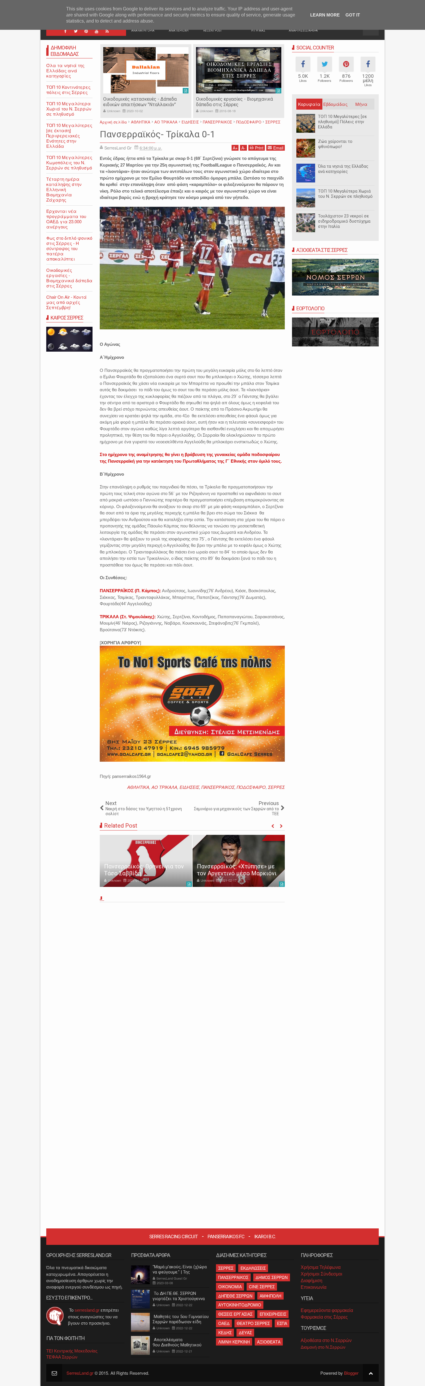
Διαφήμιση (311, 1280)
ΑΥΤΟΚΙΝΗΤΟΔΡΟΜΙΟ (239, 1305)
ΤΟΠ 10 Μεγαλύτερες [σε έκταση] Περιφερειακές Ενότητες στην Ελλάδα (69, 135)
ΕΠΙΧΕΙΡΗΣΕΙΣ (273, 1314)
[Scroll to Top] (371, 1373)
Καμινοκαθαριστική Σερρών (225, 99)
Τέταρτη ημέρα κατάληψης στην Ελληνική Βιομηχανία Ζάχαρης (64, 189)
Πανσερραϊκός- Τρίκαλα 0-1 (157, 134)
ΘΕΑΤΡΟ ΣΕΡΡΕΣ (253, 1323)
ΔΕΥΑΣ (245, 1332)
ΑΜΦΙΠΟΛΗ (270, 1296)
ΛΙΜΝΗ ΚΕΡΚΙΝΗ (234, 1342)
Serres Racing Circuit (173, 1236)
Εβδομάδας (335, 104)
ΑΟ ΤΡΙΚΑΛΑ (164, 787)
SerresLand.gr (79, 1373)
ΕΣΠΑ (282, 1323)
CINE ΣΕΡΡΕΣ (262, 1286)
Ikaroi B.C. (265, 1236)
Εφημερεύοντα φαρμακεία (327, 1310)
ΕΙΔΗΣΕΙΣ (189, 787)
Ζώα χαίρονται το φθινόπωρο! (335, 144)
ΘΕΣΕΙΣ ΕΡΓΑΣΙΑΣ (235, 1314)
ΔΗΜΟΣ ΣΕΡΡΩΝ (272, 1277)
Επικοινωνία (313, 1287)
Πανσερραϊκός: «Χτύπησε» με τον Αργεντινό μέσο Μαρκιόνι (237, 870)
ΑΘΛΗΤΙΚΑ (138, 787)
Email (278, 148)
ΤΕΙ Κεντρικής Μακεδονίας (71, 1350)
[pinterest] (86, 31)
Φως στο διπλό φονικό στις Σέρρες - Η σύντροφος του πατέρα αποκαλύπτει (69, 248)
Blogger (351, 1373)
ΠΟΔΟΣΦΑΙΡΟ (251, 787)
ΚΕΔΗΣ (225, 1332)
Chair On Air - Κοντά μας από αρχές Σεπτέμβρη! (66, 302)
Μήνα (361, 104)
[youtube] (96, 31)
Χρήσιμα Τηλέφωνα (321, 1267)
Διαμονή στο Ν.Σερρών (323, 1347)
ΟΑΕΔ (224, 1323)
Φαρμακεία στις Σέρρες (324, 1317)
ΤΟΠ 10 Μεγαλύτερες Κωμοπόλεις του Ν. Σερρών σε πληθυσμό (69, 162)
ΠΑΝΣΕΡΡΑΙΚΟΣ (218, 787)
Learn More (325, 14)
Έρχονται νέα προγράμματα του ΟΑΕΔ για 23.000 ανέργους (66, 219)
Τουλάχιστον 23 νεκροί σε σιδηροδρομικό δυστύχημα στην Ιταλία (344, 221)
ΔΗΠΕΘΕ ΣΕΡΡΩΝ (235, 1296)
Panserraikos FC (226, 1236)
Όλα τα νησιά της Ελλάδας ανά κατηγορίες (343, 169)
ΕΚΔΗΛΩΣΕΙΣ (253, 1268)
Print (259, 148)
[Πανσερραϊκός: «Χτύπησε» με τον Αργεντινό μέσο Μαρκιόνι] (239, 861)
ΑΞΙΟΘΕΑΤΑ (268, 1342)
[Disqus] (192, 985)
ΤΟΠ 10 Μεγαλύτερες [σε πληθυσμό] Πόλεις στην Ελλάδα (342, 122)
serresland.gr (87, 1310)
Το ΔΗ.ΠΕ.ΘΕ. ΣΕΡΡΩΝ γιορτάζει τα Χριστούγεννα (179, 1296)
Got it (352, 14)
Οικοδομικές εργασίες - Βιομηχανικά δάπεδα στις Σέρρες (141, 101)
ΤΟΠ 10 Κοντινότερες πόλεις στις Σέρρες (68, 89)
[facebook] (65, 31)
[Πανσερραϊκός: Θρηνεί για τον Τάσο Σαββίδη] (146, 861)
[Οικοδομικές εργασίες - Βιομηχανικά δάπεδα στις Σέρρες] (146, 70)
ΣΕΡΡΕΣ (276, 787)
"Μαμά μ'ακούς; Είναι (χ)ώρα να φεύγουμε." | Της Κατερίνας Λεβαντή (180, 1272)
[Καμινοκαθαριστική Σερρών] (238, 70)
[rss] (107, 31)
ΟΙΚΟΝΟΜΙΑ (230, 1286)
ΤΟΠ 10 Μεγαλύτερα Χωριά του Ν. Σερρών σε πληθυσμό (345, 194)
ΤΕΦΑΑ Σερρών (61, 1356)
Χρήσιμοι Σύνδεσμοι (321, 1273)
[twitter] (75, 31)
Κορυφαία (309, 104)
